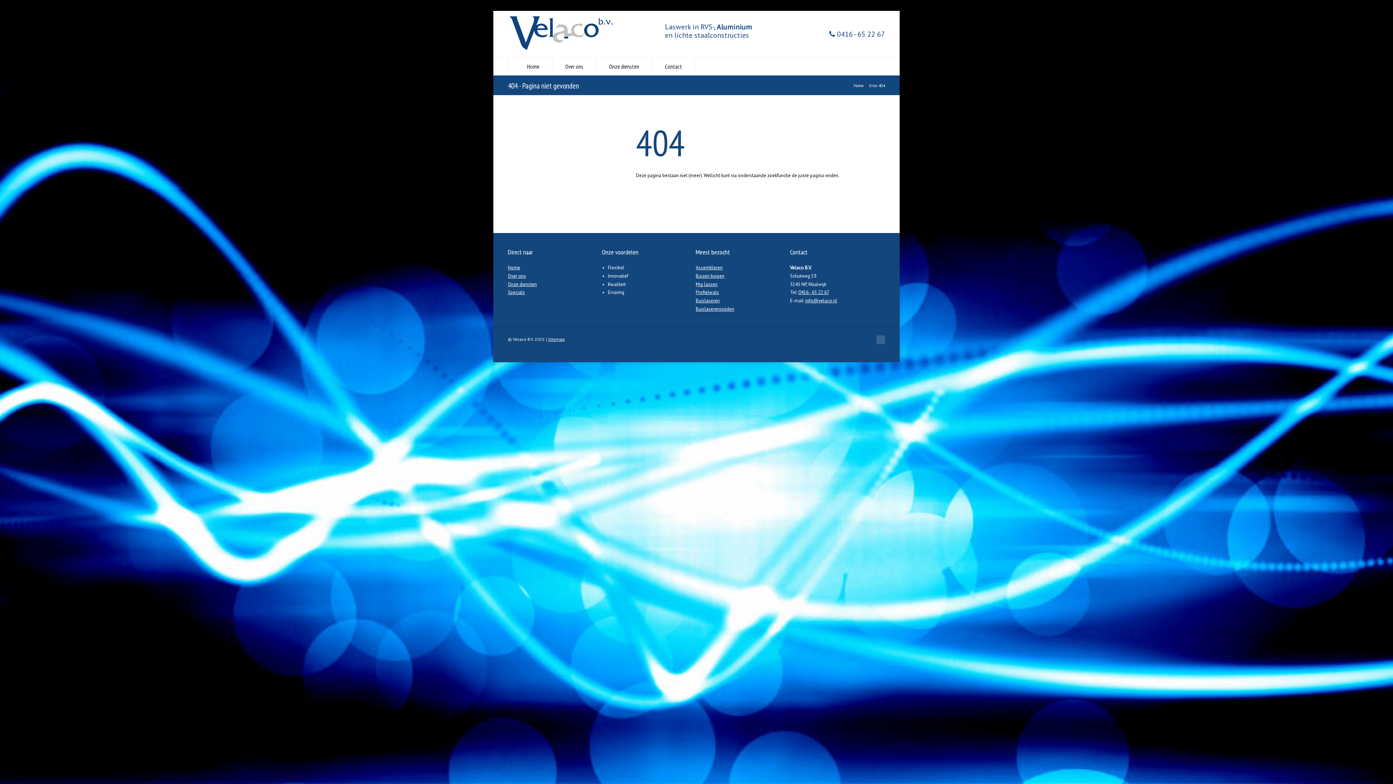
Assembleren (709, 268)
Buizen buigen (710, 276)
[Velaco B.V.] (562, 49)
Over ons (574, 66)
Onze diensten (624, 66)
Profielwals (707, 292)
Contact (673, 66)
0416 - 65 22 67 (860, 34)
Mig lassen (707, 284)
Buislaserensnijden (715, 309)
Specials (516, 292)
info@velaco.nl (821, 301)
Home (533, 66)
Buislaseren (708, 301)
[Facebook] (880, 339)
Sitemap (556, 339)
